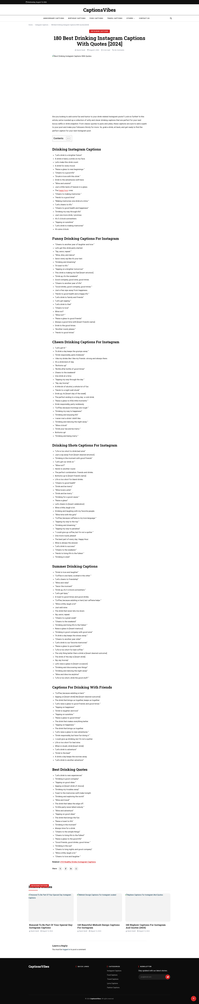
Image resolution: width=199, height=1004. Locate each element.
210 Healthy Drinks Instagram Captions (78, 862)
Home (31, 25)
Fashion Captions (113, 987)
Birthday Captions (77, 18)
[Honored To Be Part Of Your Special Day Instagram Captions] (51, 907)
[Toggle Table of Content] (67, 138)
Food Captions (96, 18)
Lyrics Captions (112, 983)
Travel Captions (114, 18)
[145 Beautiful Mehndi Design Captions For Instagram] (99, 907)
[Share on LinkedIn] (71, 868)
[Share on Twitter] (60, 868)
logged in (66, 949)
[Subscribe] (167, 977)
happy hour (63, 190)
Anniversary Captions (53, 18)
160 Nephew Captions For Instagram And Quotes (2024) (146, 926)
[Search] (171, 18)
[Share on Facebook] (65, 868)
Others (129, 18)
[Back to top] (193, 998)
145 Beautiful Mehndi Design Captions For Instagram (98, 926)
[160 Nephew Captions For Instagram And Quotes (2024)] (147, 907)
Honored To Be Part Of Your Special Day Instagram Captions (51, 926)
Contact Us (144, 18)
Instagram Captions (41, 25)
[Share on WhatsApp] (76, 868)
